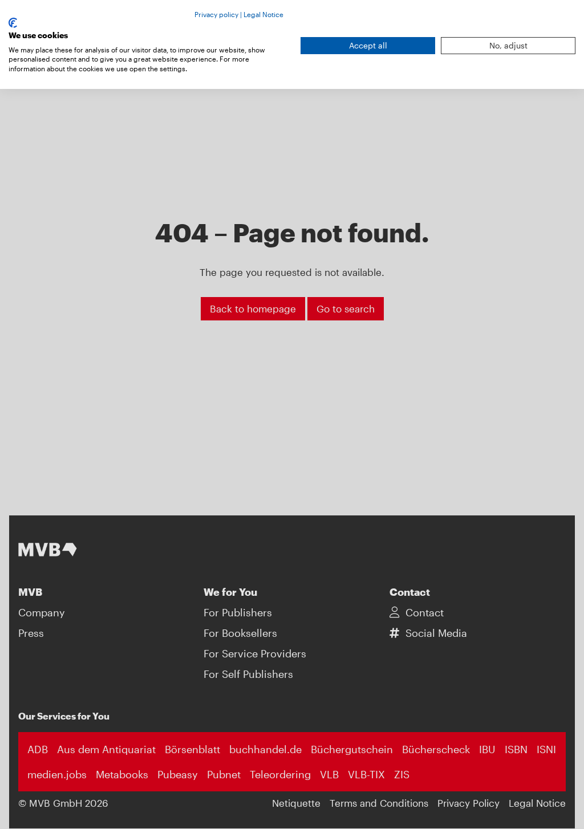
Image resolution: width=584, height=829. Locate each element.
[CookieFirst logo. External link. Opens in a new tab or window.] (13, 23)
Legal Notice (263, 14)
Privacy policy (216, 14)
